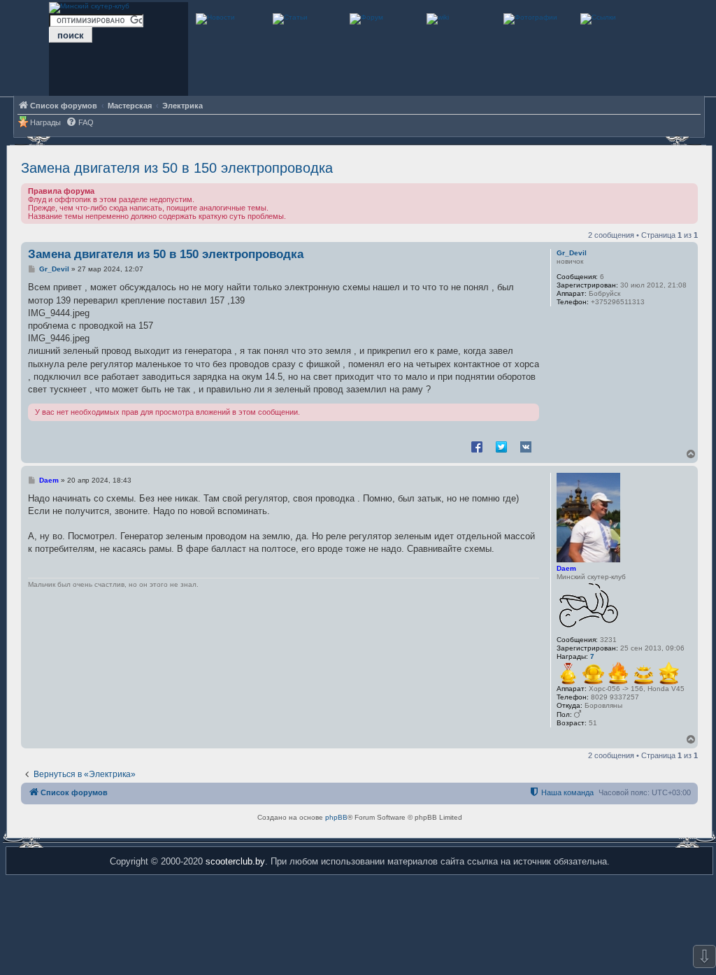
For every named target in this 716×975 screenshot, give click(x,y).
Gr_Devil (572, 253)
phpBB (336, 817)
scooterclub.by (235, 861)
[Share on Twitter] (501, 446)
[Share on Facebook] (477, 446)
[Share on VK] (526, 446)
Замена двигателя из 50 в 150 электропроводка (177, 168)
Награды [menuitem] (45, 122)
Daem (566, 568)
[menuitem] (80, 123)
